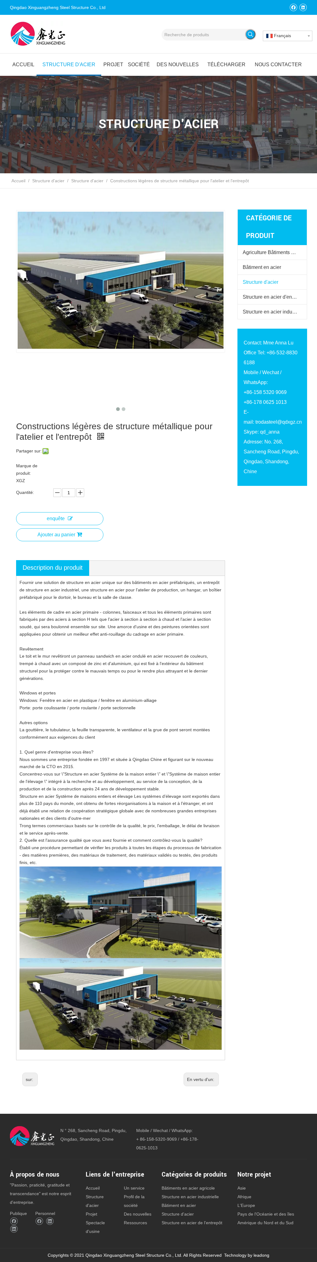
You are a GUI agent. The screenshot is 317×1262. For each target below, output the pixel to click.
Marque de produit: (26, 469)
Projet (91, 1214)
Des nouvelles (137, 1214)
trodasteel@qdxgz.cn (278, 422)
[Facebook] (293, 7)
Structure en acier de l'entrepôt (192, 1222)
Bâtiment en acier (262, 267)
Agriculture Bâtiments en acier (275, 252)
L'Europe (246, 1205)
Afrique (244, 1196)
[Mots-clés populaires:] (250, 34)
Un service (134, 1188)
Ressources (135, 1222)
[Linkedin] (303, 7)
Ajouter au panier (56, 534)
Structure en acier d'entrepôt (273, 297)
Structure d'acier (260, 282)
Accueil (93, 1188)
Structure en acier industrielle (275, 311)
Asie (241, 1188)
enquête (56, 518)
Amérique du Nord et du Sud (265, 1222)
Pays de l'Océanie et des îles (265, 1214)
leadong (261, 1255)
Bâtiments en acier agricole (188, 1188)
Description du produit (53, 567)
